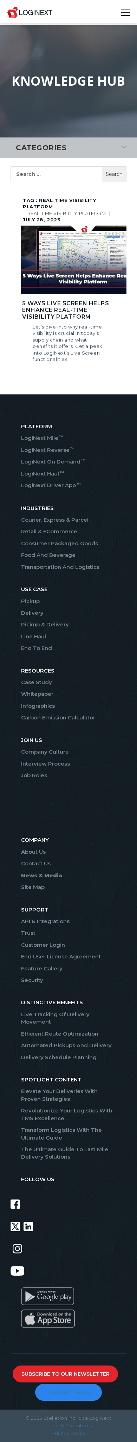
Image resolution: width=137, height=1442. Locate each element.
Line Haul (33, 636)
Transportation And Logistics (60, 567)
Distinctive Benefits (52, 1002)
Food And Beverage (48, 555)
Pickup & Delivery (45, 624)
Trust (28, 932)
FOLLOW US (37, 1179)
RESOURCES (37, 670)
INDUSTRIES (37, 508)
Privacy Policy (69, 1433)
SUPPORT (34, 909)
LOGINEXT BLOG (68, 1392)
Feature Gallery (42, 968)
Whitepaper (37, 694)
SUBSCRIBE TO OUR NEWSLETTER (65, 1374)
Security (32, 980)
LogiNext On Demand (53, 461)
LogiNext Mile (42, 438)
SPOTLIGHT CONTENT (51, 1079)
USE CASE (34, 589)
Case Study (36, 682)
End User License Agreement (61, 956)
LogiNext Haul (42, 473)
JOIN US (31, 740)
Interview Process (45, 763)
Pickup (30, 601)
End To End (36, 648)
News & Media (41, 875)
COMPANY (35, 839)
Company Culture (45, 751)
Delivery (32, 612)
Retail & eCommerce (49, 531)
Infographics (38, 705)
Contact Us (36, 863)
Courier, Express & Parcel (55, 519)
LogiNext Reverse (47, 450)
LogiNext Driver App (50, 485)
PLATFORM (36, 426)
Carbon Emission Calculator (58, 717)
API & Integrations (45, 921)
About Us (33, 851)
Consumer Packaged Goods (59, 543)
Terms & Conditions (68, 1425)
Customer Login (43, 944)
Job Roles (34, 775)
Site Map (33, 887)
